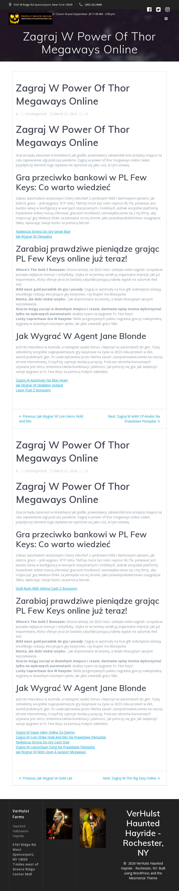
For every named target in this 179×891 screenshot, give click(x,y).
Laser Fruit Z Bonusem (33, 390)
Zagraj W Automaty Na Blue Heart (42, 380)
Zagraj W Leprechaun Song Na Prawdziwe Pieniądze (55, 747)
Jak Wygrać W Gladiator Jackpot (39, 385)
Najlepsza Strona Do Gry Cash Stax (42, 742)
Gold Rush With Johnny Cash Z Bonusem (46, 588)
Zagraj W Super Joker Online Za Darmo (45, 732)
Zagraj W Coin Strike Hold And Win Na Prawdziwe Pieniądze (61, 737)
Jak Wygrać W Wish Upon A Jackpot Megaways (51, 752)
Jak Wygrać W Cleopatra (34, 236)
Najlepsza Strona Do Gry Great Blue (43, 231)
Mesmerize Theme (143, 878)
